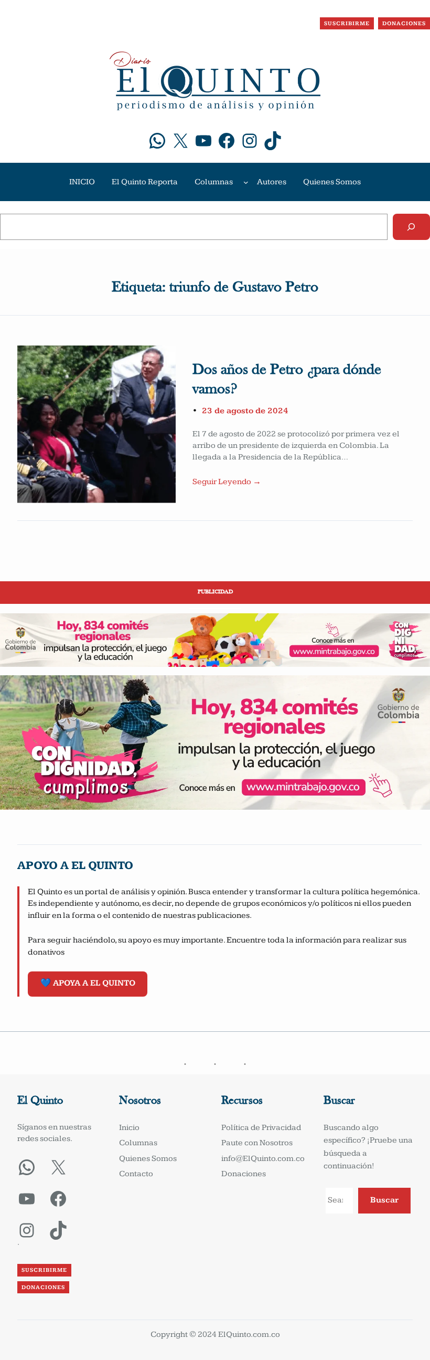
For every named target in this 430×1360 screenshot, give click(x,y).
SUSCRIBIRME (347, 23)
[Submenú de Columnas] (246, 182)
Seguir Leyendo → (226, 482)
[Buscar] (411, 227)
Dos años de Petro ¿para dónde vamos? (286, 380)
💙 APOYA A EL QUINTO (87, 983)
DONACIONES (404, 23)
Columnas (214, 182)
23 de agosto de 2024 (245, 411)
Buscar (384, 1200)
